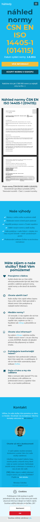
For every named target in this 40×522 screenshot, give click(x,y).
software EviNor (21, 239)
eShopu (19, 335)
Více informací (20, 64)
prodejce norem (18, 224)
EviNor (17, 364)
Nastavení (20, 508)
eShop (21, 323)
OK (20, 513)
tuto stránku (23, 477)
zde (30, 518)
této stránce (28, 418)
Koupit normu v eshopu (20, 72)
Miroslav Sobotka (20, 483)
